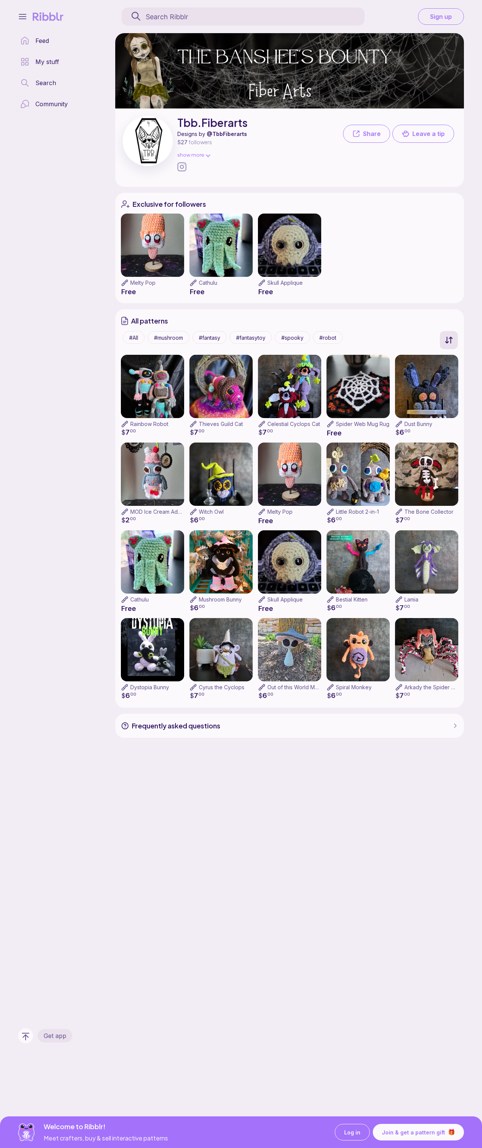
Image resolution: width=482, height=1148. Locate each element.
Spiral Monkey (354, 687)
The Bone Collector (428, 511)
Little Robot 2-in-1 (357, 511)
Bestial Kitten (352, 599)
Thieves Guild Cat (221, 424)
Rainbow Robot (149, 424)
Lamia (411, 599)
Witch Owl (211, 511)
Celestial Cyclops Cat (293, 424)
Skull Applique (285, 282)
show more (190, 154)
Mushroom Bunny (220, 599)
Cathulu (208, 282)
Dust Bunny (418, 424)
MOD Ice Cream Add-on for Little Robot (179, 511)
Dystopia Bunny (149, 687)
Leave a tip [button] (428, 133)
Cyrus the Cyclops (221, 687)
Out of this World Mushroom (301, 687)
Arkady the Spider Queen (436, 687)
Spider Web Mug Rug (362, 424)
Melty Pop (143, 282)
